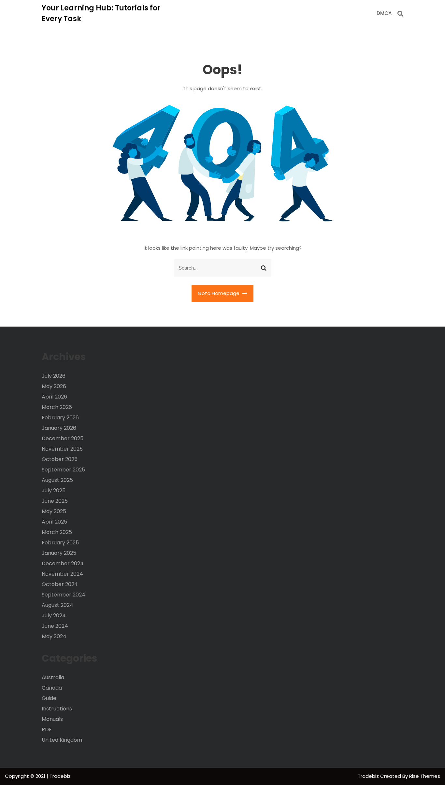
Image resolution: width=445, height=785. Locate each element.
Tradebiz (369, 776)
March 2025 (57, 532)
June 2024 (55, 626)
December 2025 (62, 438)
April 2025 (54, 522)
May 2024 (54, 636)
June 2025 (55, 501)
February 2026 (60, 417)
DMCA (384, 13)
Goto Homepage (219, 293)
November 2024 (62, 574)
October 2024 (60, 584)
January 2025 (59, 553)
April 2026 (54, 396)
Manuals (52, 719)
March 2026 (57, 407)
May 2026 (54, 386)
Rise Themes (424, 776)
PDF (47, 729)
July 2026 (53, 376)
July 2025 (53, 490)
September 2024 (63, 594)
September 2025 (63, 469)
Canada (52, 688)
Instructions (57, 708)
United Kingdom (62, 740)
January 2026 (59, 428)
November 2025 (62, 449)
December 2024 (63, 563)
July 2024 (54, 615)
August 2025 (57, 480)
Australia (53, 677)
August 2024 (57, 605)
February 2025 (60, 542)
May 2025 (54, 511)
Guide (49, 698)
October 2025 (60, 459)
